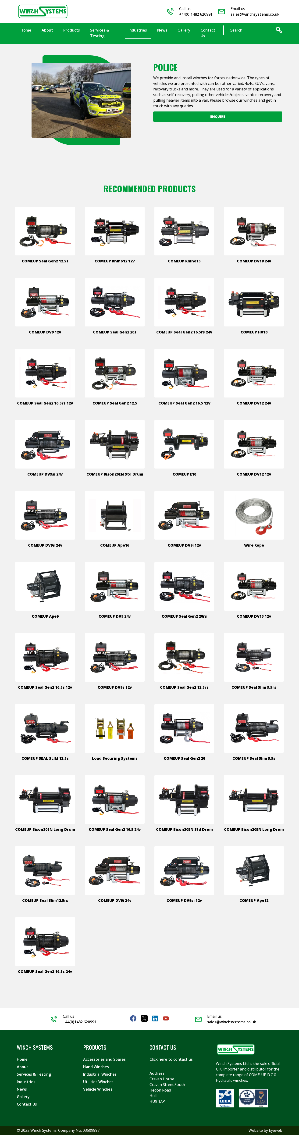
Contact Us (27, 1104)
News (22, 1089)
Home (22, 1059)
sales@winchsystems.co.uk (255, 14)
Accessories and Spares (104, 1059)
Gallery (23, 1096)
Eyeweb (275, 1130)
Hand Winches (96, 1066)
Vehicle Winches (97, 1089)
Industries (26, 1081)
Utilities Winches (98, 1081)
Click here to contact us (171, 1059)
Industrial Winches (100, 1074)
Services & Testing (34, 1074)
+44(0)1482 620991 (196, 14)
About (22, 1066)
